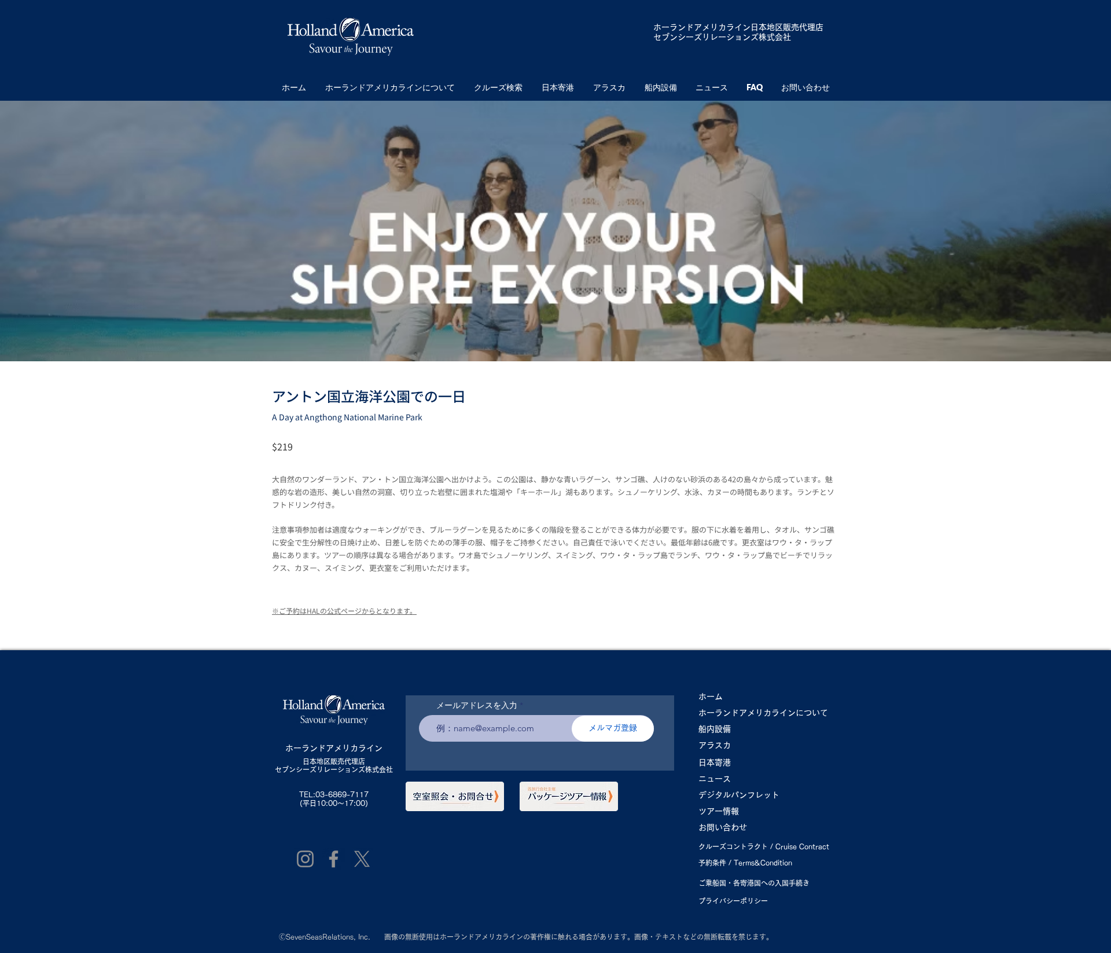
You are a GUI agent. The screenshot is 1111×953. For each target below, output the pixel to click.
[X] (362, 859)
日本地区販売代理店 (334, 761)
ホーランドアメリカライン (702, 27)
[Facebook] (333, 859)
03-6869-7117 (342, 794)
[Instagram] (305, 859)
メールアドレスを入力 (476, 705)
